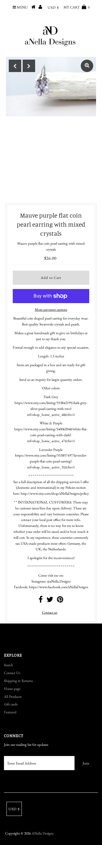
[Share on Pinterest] (60, 600)
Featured (10, 712)
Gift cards (11, 704)
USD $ (53, 7)
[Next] (29, 66)
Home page (12, 688)
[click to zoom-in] (87, 66)
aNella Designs (43, 833)
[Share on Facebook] (41, 600)
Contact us (49, 612)
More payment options (51, 309)
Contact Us (12, 672)
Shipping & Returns (18, 680)
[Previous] (15, 66)
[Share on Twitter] (49, 600)
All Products (13, 696)
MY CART (76, 7)
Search (8, 664)
